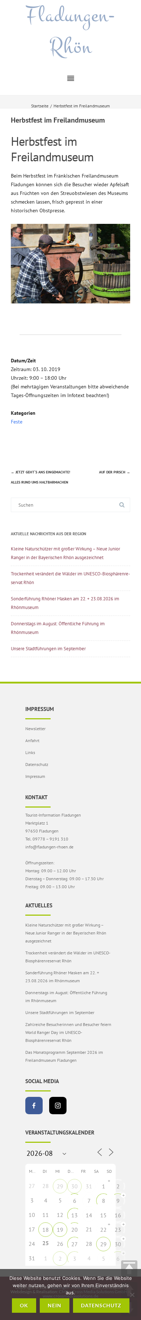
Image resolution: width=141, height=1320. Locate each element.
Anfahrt (32, 740)
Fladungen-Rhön (70, 31)
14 (89, 1215)
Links (30, 752)
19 (60, 1229)
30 (74, 1186)
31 (89, 1186)
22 (103, 1229)
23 (118, 1229)
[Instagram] (58, 1105)
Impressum (35, 776)
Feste (16, 421)
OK (24, 1305)
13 (74, 1215)
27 (74, 1244)
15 (103, 1215)
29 (60, 1186)
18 (45, 1229)
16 (118, 1215)
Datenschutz (36, 764)
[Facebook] (34, 1105)
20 (74, 1229)
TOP (129, 1268)
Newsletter (35, 728)
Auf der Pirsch (114, 472)
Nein (54, 1305)
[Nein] (132, 1294)
